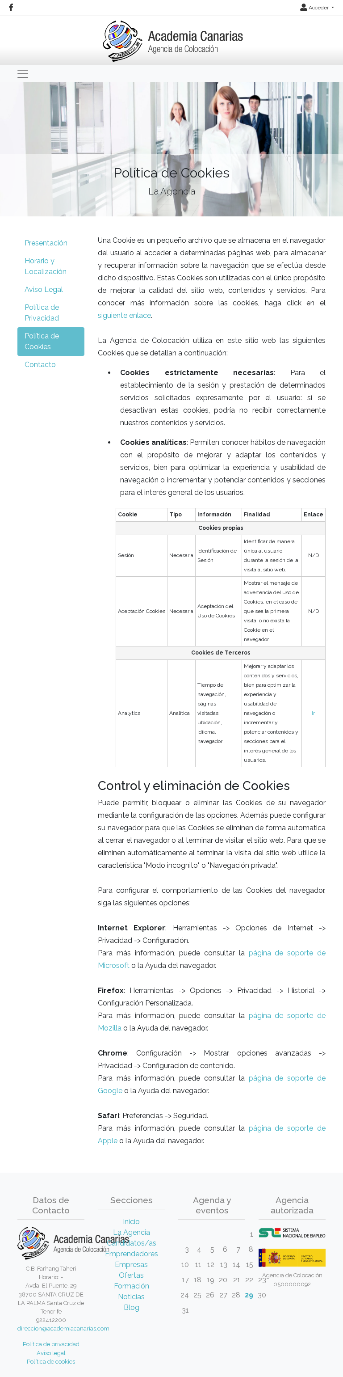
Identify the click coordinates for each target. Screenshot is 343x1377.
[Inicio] (171, 38)
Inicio (131, 1221)
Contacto (40, 364)
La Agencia (131, 1232)
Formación (131, 1286)
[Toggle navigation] (23, 73)
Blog (131, 1307)
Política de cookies (51, 1361)
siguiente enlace (124, 315)
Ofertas (131, 1275)
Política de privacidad (51, 1344)
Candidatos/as (131, 1243)
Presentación (46, 243)
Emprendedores (131, 1254)
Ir (313, 713)
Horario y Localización (46, 266)
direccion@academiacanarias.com (63, 1328)
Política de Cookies (42, 341)
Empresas (131, 1264)
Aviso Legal (44, 289)
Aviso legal (51, 1353)
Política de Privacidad (42, 312)
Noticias (131, 1297)
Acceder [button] (318, 7)
